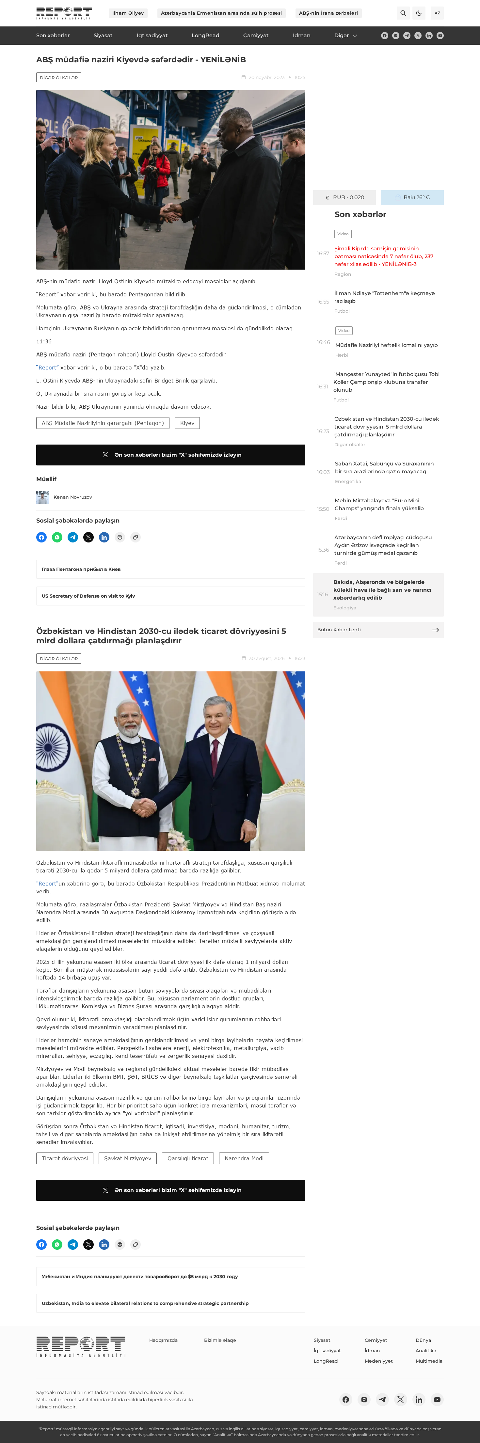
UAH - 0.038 (348, 197)
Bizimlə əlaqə (220, 1340)
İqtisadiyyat (327, 1351)
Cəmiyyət (376, 1340)
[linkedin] (429, 35)
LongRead (326, 1361)
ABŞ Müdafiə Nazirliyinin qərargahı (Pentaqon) (103, 423)
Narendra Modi (244, 1158)
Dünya (423, 1340)
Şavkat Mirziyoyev (127, 1158)
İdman (372, 1351)
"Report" (47, 883)
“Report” (47, 367)
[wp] (57, 537)
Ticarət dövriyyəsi (65, 1158)
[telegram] (406, 35)
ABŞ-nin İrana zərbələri (328, 13)
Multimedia (429, 1361)
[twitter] (418, 35)
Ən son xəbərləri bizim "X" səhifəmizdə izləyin (178, 455)
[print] (120, 537)
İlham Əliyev (128, 13)
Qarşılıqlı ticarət (188, 1158)
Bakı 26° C (417, 197)
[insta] (395, 35)
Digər (341, 35)
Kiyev (187, 423)
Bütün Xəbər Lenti (339, 630)
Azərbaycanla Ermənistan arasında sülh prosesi (221, 13)
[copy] (135, 537)
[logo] (64, 13)
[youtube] (440, 35)
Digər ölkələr (59, 77)
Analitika (426, 1351)
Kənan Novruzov (73, 497)
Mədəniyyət (379, 1361)
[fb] (384, 35)
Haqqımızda (163, 1340)
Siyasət (322, 1340)
